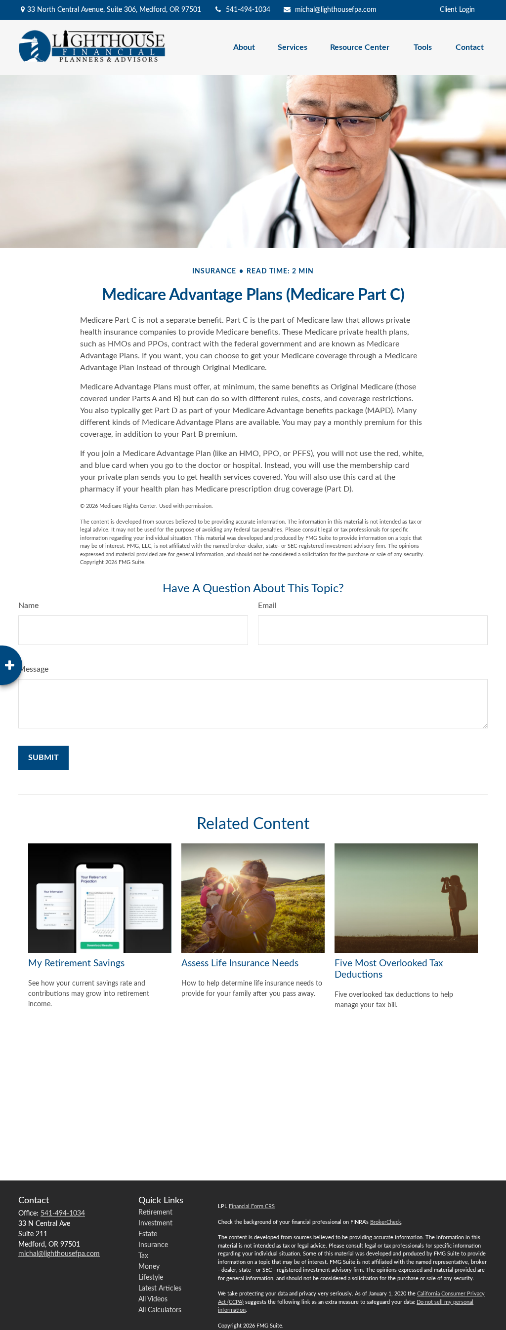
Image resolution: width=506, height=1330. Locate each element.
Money (149, 1266)
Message (33, 669)
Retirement (155, 1212)
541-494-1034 (248, 9)
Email (267, 605)
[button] (244, 47)
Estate (147, 1234)
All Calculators (159, 1310)
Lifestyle (150, 1277)
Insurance (153, 1245)
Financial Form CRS (252, 1206)
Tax (143, 1256)
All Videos (153, 1299)
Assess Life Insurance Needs (239, 963)
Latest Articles (159, 1288)
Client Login (457, 9)
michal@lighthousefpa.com (336, 9)
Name (28, 605)
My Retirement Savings (76, 963)
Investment (155, 1223)
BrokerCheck (385, 1222)
